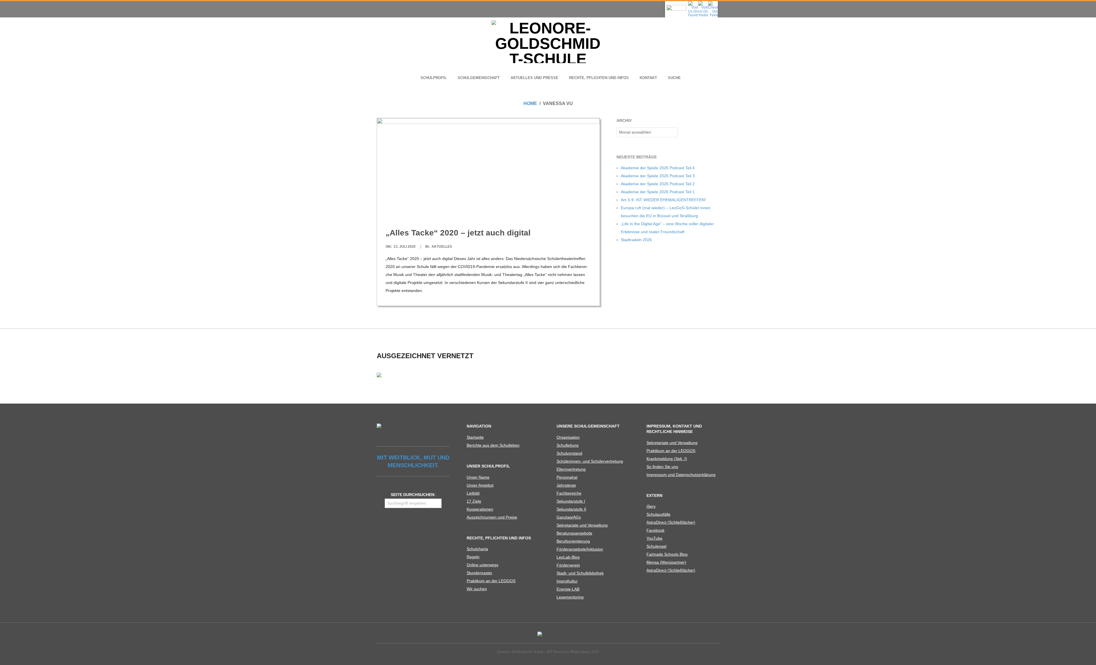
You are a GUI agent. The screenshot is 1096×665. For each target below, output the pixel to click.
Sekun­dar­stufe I (571, 501)
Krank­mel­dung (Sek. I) (666, 458)
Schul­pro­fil (433, 78)
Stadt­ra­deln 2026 (636, 239)
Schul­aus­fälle (658, 514)
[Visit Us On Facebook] (693, 3)
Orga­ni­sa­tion (568, 437)
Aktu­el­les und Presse (534, 78)
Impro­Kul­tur (567, 581)
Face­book (655, 530)
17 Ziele (474, 501)
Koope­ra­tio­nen (480, 509)
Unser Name (478, 477)
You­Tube (654, 538)
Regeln (473, 557)
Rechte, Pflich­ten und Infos (599, 78)
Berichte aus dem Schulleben (493, 445)
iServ (651, 506)
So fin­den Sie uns (662, 466)
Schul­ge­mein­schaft (479, 78)
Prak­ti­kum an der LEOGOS (491, 581)
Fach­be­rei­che (569, 493)
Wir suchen (477, 589)
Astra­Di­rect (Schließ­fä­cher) (670, 522)
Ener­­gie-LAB (568, 589)
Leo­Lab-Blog (568, 557)
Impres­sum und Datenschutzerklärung (681, 474)
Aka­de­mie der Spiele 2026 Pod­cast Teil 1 (658, 192)
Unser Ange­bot (480, 485)
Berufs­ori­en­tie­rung (573, 541)
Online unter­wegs (482, 565)
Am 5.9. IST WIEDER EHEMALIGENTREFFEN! (663, 200)
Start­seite (475, 437)
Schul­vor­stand (569, 453)
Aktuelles (442, 247)
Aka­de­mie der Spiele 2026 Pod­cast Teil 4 (658, 168)
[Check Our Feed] (713, 3)
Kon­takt (648, 78)
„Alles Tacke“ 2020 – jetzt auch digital (458, 232)
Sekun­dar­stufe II (571, 509)
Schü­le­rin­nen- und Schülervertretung (590, 461)
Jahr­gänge (566, 485)
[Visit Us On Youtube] (703, 3)
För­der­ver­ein (568, 565)
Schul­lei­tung (568, 445)
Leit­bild (473, 493)
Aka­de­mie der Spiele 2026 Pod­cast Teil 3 (658, 176)
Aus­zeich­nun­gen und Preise (492, 517)
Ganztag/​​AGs (569, 517)
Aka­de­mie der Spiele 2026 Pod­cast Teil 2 (658, 184)
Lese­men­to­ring (570, 597)
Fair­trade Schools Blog (667, 554)
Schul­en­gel (656, 546)
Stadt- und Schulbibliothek (580, 573)
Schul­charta (477, 549)
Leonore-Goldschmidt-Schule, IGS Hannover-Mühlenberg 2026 (548, 651)
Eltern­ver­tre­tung (571, 469)
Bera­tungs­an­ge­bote (574, 533)
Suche (674, 78)
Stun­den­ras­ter (479, 573)
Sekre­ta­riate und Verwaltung (582, 525)
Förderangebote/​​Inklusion (580, 549)
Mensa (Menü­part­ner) (666, 562)
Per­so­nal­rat (567, 477)
